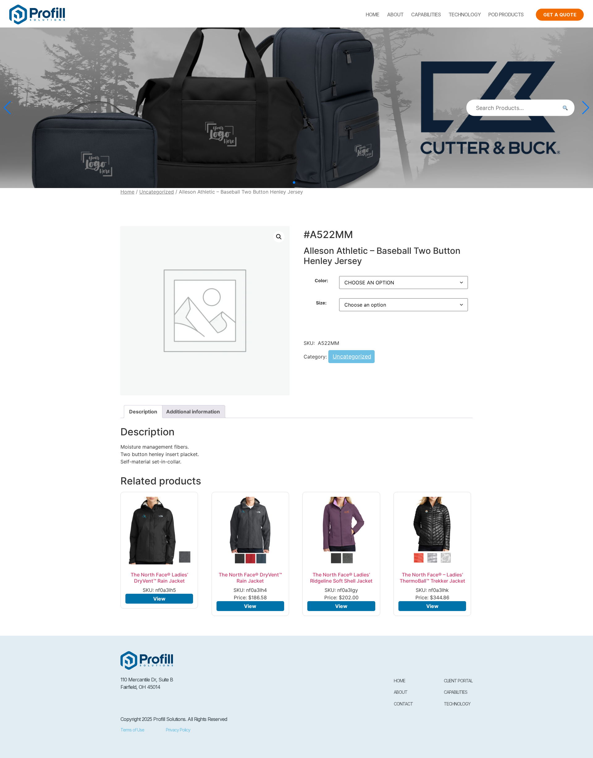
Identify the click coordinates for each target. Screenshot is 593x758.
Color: (321, 280)
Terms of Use (132, 729)
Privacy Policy (178, 729)
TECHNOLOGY (464, 14)
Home (372, 14)
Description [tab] (143, 411)
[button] (294, 182)
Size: (321, 303)
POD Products (506, 14)
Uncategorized (156, 192)
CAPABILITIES (426, 14)
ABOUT (395, 14)
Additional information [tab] (193, 411)
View (159, 599)
